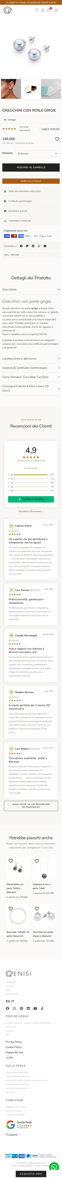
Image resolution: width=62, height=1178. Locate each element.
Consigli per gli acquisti (16, 1088)
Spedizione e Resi (13, 1110)
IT (12, 1001)
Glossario (10, 1092)
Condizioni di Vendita (15, 1114)
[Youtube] (35, 1008)
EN (8, 1001)
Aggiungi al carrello (31, 167)
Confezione (11, 1027)
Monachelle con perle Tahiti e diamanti (15, 888)
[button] (21, 246)
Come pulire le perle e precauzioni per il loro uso (27, 1080)
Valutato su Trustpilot (32, 499)
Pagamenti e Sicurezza (15, 1107)
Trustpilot (12, 1135)
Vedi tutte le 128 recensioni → (31, 511)
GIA (7, 1034)
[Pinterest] (21, 1008)
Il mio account (12, 994)
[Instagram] (14, 1008)
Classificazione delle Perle (17, 1072)
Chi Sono (10, 986)
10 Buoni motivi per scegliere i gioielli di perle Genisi (29, 1023)
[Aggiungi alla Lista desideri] (57, 139)
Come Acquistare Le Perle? (17, 1084)
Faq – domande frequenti (17, 1076)
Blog (8, 990)
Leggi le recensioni (50, 128)
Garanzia (10, 1031)
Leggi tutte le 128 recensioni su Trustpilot (31, 805)
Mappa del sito (14, 1052)
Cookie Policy (14, 1047)
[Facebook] (7, 1008)
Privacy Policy (14, 1042)
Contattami (11, 982)
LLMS (9, 1057)
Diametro (7, 153)
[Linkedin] (28, 1008)
